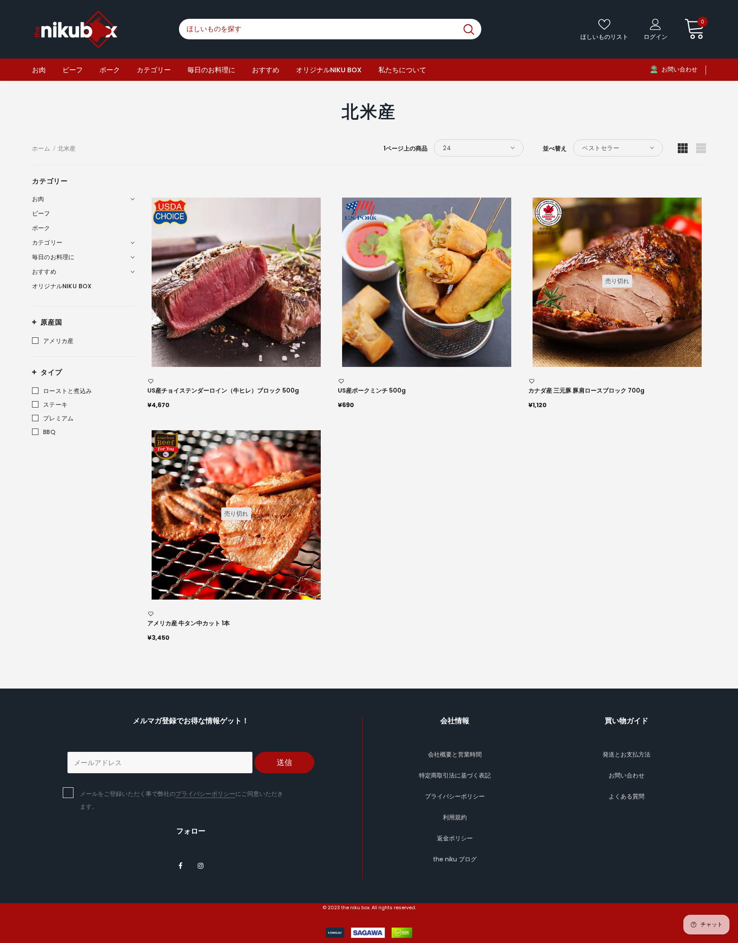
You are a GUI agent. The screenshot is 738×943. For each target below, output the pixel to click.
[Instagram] (200, 865)
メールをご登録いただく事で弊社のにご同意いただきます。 (181, 800)
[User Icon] (655, 24)
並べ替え (555, 148)
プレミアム (58, 418)
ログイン (656, 37)
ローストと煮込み (67, 391)
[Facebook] (180, 865)
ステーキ (55, 404)
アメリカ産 (58, 341)
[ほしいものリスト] (150, 381)
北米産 (67, 148)
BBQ (49, 432)
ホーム (41, 148)
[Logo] (99, 29)
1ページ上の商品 (406, 148)
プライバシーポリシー (205, 793)
